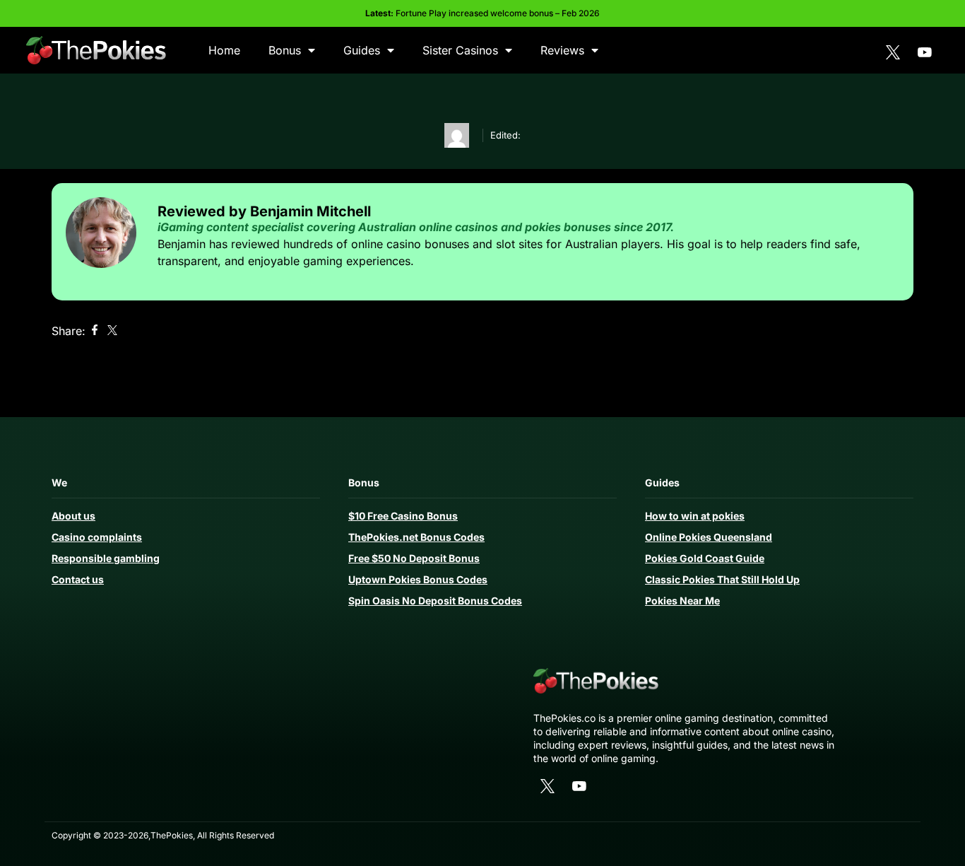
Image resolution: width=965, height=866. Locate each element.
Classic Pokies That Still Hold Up (722, 579)
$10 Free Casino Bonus (403, 516)
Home (224, 50)
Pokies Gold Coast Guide (704, 558)
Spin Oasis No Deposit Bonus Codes (435, 601)
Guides (361, 50)
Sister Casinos (460, 50)
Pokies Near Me (682, 601)
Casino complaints (97, 537)
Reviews (562, 50)
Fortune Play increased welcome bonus (474, 13)
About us (73, 516)
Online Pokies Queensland (708, 537)
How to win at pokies (695, 516)
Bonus (284, 50)
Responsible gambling (106, 558)
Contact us (78, 579)
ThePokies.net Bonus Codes (416, 537)
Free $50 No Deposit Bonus (414, 558)
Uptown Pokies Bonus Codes (417, 579)
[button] (94, 330)
